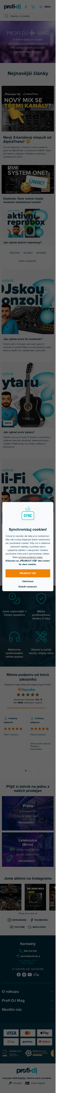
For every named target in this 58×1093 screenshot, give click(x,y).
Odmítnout (27, 581)
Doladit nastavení (28, 586)
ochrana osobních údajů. (30, 557)
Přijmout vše (28, 573)
